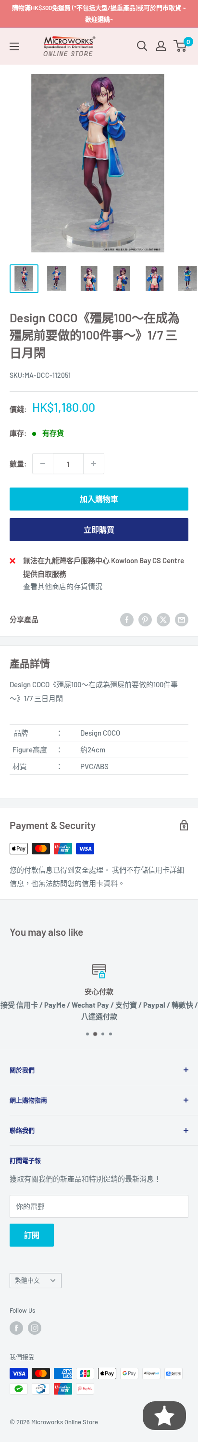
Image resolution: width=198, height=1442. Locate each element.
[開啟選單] (14, 46)
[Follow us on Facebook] (16, 1328)
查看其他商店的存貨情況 (62, 586)
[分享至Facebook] (127, 619)
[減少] (43, 464)
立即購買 (99, 529)
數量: (18, 463)
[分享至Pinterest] (145, 619)
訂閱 (31, 1234)
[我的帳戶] (161, 46)
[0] (180, 46)
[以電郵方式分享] (181, 619)
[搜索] (142, 46)
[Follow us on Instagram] (34, 1328)
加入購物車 (99, 498)
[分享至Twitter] (163, 619)
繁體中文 (27, 1280)
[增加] (94, 464)
